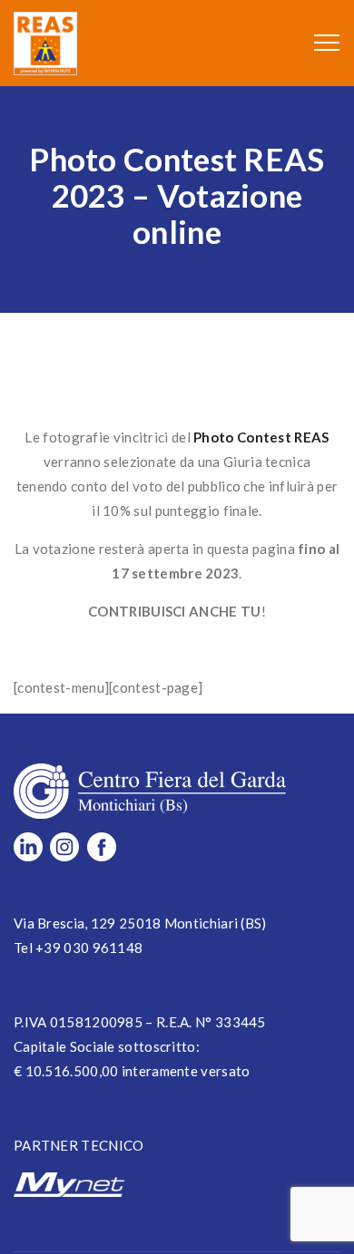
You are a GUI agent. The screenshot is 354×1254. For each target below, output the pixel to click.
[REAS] (45, 43)
